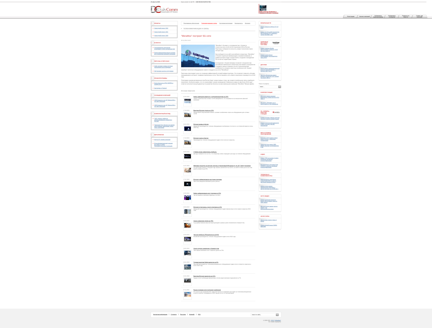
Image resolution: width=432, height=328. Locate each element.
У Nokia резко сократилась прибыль (205, 152)
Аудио (263, 154)
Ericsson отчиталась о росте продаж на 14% (208, 207)
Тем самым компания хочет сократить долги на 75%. (209, 250)
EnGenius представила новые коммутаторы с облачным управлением (269, 139)
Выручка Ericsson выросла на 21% (204, 276)
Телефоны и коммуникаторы (266, 175)
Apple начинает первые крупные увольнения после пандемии (163, 66)
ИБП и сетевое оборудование (266, 133)
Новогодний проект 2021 (161, 32)
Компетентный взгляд (162, 113)
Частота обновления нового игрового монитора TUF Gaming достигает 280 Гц (270, 76)
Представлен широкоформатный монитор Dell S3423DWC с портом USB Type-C (270, 70)
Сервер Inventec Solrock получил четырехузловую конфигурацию (270, 118)
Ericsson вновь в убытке (201, 124)
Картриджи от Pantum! (160, 88)
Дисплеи (264, 64)
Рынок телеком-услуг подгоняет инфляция (207, 290)
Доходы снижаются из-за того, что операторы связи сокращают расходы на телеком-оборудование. (222, 153)
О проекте (174, 314)
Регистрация (350, 16)
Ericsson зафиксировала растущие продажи (208, 179)
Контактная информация (160, 314)
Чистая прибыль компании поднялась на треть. (207, 195)
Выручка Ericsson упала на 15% (204, 110)
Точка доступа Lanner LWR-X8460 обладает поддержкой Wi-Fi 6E (270, 146)
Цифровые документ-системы (264, 43)
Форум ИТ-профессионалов (162, 139)
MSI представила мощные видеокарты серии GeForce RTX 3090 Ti (270, 97)
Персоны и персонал (161, 61)
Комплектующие (266, 92)
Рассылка (183, 314)
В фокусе (157, 42)
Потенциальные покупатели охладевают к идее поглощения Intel (164, 48)
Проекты (157, 23)
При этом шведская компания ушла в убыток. (207, 181)
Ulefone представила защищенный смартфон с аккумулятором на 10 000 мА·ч (269, 187)
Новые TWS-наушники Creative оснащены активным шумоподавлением (269, 159)
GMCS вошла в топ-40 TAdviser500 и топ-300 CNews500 (164, 100)
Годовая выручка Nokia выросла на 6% (206, 262)
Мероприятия (159, 134)
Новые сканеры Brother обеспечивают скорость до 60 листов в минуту (269, 50)
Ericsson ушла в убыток (201, 138)
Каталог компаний (364, 16)
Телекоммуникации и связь (196, 29)
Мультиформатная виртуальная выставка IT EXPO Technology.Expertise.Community (163, 145)
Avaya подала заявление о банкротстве (206, 248)
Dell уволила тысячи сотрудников (163, 71)
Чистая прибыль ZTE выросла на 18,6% (206, 235)
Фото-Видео (265, 196)
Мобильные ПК (266, 23)
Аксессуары (265, 216)
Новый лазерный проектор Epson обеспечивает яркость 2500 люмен (269, 201)
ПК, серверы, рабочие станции (265, 113)
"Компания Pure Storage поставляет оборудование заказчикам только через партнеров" (164, 126)
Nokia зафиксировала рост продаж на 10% (207, 193)
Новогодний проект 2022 (161, 28)
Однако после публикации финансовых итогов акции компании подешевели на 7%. (217, 278)
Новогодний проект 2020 (161, 35)
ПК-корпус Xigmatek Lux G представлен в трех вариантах (269, 103)
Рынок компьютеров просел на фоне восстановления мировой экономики (164, 53)
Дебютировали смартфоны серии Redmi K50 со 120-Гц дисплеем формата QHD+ (268, 181)
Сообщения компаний (162, 95)
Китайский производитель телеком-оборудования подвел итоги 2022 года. (215, 236)
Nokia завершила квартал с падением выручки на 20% (211, 97)
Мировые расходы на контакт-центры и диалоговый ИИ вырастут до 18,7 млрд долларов (222, 166)
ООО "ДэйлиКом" (276, 320)
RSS (199, 314)
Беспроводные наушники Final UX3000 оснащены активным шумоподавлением (269, 166)
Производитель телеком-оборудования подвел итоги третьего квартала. (214, 140)
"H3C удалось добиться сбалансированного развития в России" (163, 120)
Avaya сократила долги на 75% (203, 221)
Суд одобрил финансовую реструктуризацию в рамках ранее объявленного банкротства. (219, 222)
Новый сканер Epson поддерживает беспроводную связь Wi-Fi (269, 56)
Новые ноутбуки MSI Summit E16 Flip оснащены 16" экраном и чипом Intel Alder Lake (270, 33)
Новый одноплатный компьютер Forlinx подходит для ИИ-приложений (270, 124)
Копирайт (192, 314)
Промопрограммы (160, 78)
